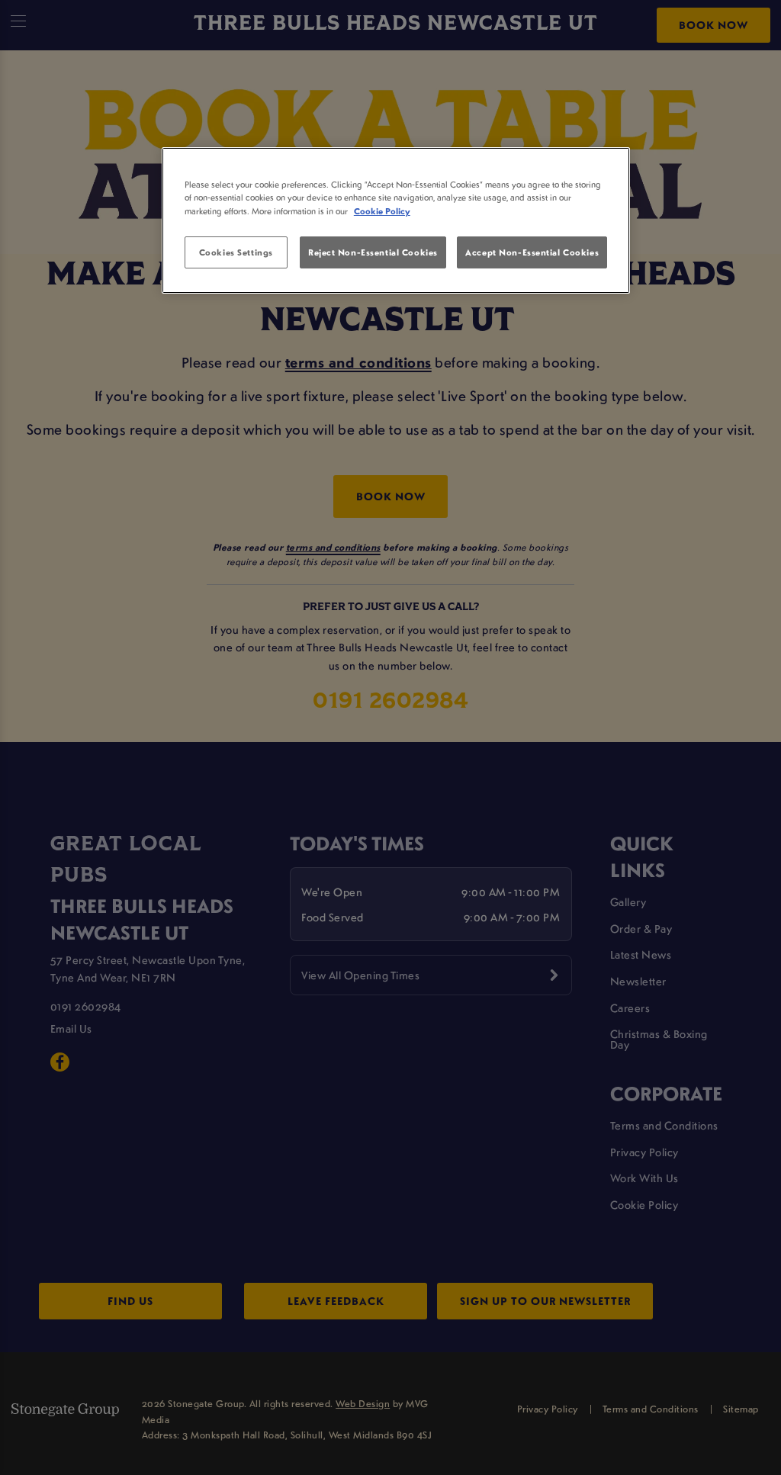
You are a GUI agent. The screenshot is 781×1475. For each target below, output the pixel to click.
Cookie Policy (382, 211)
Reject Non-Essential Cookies (373, 252)
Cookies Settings (236, 252)
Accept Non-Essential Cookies (532, 252)
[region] (396, 220)
